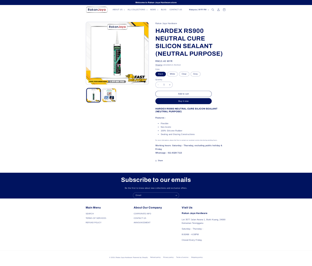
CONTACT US (140, 218)
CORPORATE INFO (142, 214)
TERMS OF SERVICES (96, 218)
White (172, 74)
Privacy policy (168, 257)
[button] (118, 9)
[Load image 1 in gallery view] (93, 95)
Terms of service (182, 257)
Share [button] (160, 161)
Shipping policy (197, 257)
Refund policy (155, 257)
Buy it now (183, 101)
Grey (195, 74)
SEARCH (90, 214)
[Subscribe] (176, 195)
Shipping (158, 65)
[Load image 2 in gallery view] (109, 95)
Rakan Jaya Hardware (124, 257)
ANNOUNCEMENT (142, 222)
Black (160, 74)
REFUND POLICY (94, 222)
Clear (184, 74)
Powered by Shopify (140, 257)
